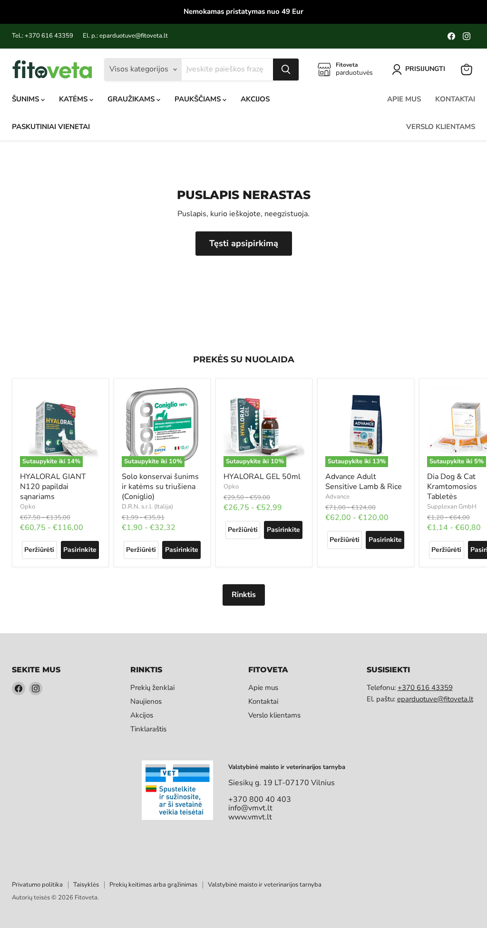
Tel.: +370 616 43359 (42, 36)
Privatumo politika (37, 884)
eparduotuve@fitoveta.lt (435, 699)
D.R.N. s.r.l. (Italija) (147, 506)
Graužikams (131, 99)
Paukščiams (199, 99)
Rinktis (244, 594)
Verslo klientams (440, 126)
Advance (337, 496)
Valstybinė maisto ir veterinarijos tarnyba (264, 884)
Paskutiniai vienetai (51, 126)
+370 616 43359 (425, 687)
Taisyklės (86, 884)
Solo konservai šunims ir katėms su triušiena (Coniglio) (160, 486)
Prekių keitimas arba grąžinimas (153, 884)
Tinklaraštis (148, 729)
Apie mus (404, 99)
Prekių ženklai (152, 687)
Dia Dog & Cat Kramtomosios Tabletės (452, 486)
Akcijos (255, 99)
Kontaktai (455, 99)
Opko (27, 506)
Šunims (26, 99)
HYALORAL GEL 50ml (262, 476)
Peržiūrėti (39, 549)
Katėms (74, 99)
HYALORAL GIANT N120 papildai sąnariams (53, 486)
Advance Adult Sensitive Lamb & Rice (363, 481)
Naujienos (146, 701)
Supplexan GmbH (452, 506)
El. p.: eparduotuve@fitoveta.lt (125, 36)
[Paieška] (286, 69)
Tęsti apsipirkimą (243, 243)
